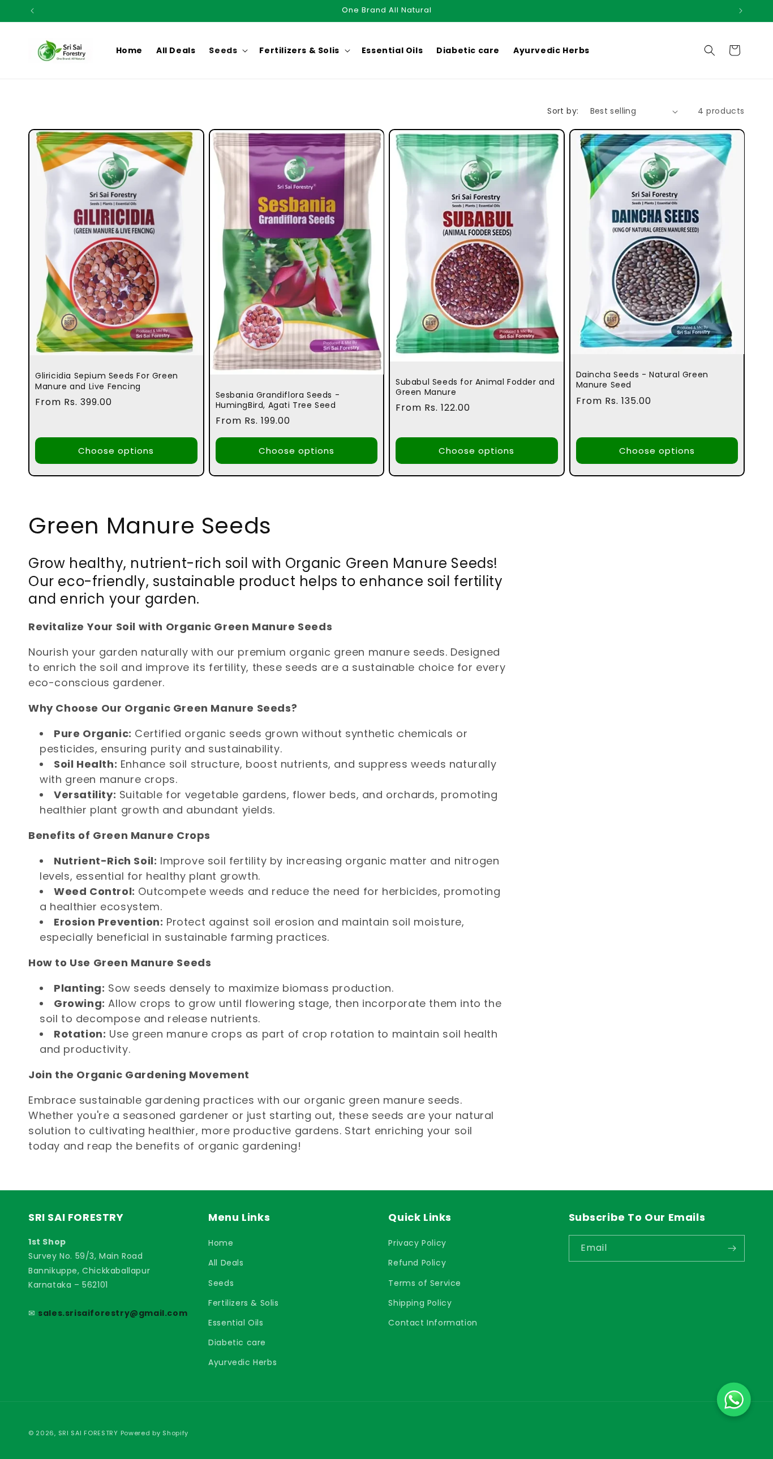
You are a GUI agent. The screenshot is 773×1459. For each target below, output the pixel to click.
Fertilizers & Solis (243, 1303)
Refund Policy (417, 1262)
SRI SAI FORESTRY (88, 1433)
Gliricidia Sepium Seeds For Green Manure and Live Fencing (106, 381)
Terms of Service (424, 1283)
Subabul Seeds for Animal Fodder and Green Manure (475, 387)
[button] (227, 50)
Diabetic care (237, 1342)
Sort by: (562, 111)
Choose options (116, 451)
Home (220, 1243)
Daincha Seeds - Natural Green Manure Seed (642, 379)
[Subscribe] (731, 1248)
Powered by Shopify (155, 1433)
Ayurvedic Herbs (242, 1362)
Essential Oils (235, 1322)
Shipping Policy (420, 1303)
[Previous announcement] (32, 10)
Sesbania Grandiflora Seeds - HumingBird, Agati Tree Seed (278, 400)
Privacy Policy (417, 1243)
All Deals (225, 1262)
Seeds (221, 1283)
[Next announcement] (740, 10)
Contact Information (432, 1322)
